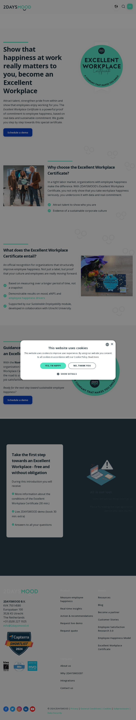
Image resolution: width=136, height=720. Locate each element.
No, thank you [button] (82, 365)
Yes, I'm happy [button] (53, 365)
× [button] (112, 344)
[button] (68, 374)
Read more (93, 357)
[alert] (68, 360)
